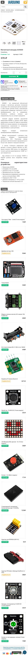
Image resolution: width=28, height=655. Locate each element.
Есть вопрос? (16, 652)
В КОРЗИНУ (5, 222)
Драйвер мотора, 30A (7, 251)
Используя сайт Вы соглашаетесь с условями (14, 648)
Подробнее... (4, 52)
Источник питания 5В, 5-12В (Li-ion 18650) (13, 347)
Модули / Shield (10, 10)
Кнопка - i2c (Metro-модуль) (9, 475)
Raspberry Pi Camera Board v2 (9, 379)
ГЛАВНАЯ (3, 10)
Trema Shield (5, 282)
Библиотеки (21, 648)
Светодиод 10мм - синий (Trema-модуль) (13, 219)
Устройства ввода (19, 10)
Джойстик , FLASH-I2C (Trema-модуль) (12, 410)
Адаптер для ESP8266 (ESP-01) (10, 539)
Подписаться (6, 253)
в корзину (12, 76)
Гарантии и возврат (8, 647)
